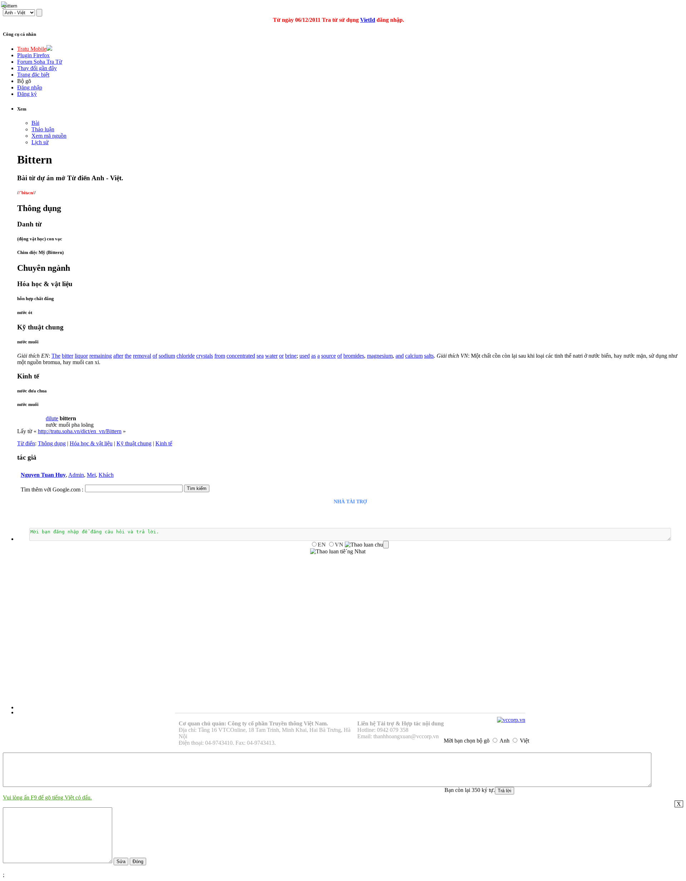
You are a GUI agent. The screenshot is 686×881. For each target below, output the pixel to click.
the (128, 356)
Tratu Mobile (31, 49)
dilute (52, 418)
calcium (414, 356)
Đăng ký (27, 94)
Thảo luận (42, 129)
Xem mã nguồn (48, 136)
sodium (167, 356)
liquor (81, 356)
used (304, 356)
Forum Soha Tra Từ (39, 62)
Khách (106, 475)
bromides (353, 356)
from (219, 356)
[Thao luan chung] (367, 545)
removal (142, 356)
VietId (367, 20)
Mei (91, 475)
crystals (204, 356)
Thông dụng (52, 443)
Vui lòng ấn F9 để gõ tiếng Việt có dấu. (47, 797)
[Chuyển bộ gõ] (5, 5)
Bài (35, 123)
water (271, 356)
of (155, 356)
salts (429, 356)
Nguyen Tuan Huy (43, 475)
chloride (186, 356)
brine (291, 356)
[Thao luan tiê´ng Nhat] (338, 551)
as (313, 356)
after (118, 356)
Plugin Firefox (33, 55)
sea (260, 356)
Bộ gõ (24, 81)
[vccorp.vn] (511, 720)
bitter (67, 356)
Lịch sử (40, 142)
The (55, 356)
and (400, 356)
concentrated (241, 356)
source (328, 356)
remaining (100, 356)
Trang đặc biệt (33, 75)
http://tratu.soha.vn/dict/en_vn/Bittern (79, 431)
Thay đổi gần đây (37, 68)
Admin (76, 475)
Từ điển (26, 443)
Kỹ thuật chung (133, 443)
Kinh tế (163, 443)
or (281, 356)
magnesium (380, 356)
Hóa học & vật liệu (91, 443)
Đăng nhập (29, 87)
